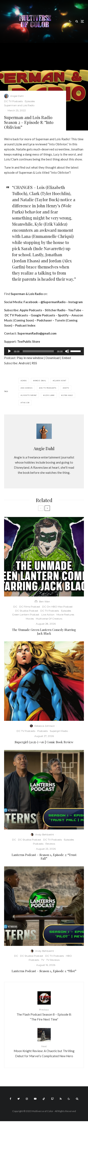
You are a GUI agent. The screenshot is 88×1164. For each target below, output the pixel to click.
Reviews (50, 843)
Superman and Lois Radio (19, 105)
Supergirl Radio (59, 730)
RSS (34, 363)
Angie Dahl (17, 95)
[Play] (9, 351)
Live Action (47, 614)
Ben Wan (44, 601)
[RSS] (61, 1098)
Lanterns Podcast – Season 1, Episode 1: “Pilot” (44, 971)
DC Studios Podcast (26, 610)
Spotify (63, 315)
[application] (44, 351)
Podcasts (42, 730)
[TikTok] (43, 1098)
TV (42, 959)
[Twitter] (18, 1098)
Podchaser (44, 320)
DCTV (66, 388)
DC (15, 606)
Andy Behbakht (44, 834)
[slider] (76, 351)
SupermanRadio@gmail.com (36, 333)
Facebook (31, 302)
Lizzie (18, 144)
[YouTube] (35, 1098)
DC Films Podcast (29, 606)
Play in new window (30, 358)
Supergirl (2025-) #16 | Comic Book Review (44, 742)
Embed (66, 358)
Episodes (30, 101)
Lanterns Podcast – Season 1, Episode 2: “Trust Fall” (44, 856)
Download (52, 358)
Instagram (75, 302)
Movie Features (65, 614)
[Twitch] (52, 1098)
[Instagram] (27, 1098)
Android (24, 363)
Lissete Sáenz (29, 395)
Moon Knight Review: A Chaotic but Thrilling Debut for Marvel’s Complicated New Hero (44, 1051)
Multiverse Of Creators (49, 618)
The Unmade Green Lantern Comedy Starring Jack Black (44, 631)
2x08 (24, 381)
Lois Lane (49, 395)
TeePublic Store (28, 341)
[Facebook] (10, 1098)
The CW (25, 403)
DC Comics (27, 388)
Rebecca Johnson (44, 725)
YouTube (74, 310)
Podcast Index (25, 325)
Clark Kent (60, 381)
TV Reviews (53, 959)
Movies (30, 618)
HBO (69, 955)
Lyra (31, 144)
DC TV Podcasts (13, 101)
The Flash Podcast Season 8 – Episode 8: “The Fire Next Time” (44, 1014)
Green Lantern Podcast (25, 614)
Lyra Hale (67, 395)
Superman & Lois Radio (27, 294)
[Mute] (67, 351)
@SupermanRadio (53, 302)
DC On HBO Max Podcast (57, 606)
